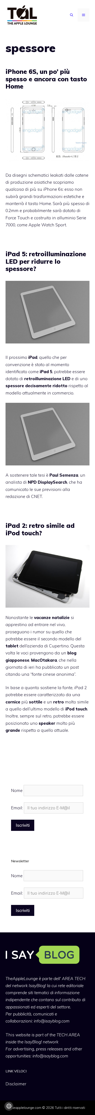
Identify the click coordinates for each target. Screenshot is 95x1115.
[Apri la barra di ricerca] (72, 15)
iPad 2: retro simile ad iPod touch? (40, 529)
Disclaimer (16, 1083)
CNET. (37, 496)
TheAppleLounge (22, 978)
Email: (17, 807)
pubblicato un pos (60, 667)
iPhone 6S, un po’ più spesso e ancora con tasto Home (46, 79)
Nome (17, 790)
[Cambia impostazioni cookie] (8, 1106)
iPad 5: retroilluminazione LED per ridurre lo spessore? (46, 261)
